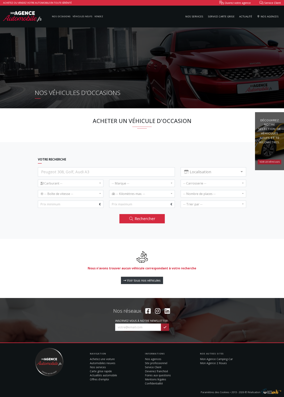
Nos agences (269, 16)
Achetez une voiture (102, 359)
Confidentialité (154, 383)
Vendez (98, 16)
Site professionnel (156, 363)
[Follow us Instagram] (157, 311)
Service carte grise (221, 16)
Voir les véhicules (270, 162)
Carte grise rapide (101, 371)
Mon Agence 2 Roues (213, 363)
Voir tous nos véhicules (143, 280)
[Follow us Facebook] (148, 311)
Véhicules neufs (83, 16)
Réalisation (254, 392)
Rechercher (144, 218)
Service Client (153, 367)
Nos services (194, 16)
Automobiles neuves (102, 363)
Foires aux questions (158, 375)
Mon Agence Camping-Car (216, 359)
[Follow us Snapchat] (167, 311)
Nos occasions (61, 16)
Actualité (245, 16)
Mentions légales (155, 379)
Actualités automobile (103, 375)
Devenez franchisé (156, 371)
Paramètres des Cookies (215, 392)
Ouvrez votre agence (237, 3)
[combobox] (213, 172)
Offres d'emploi (99, 379)
